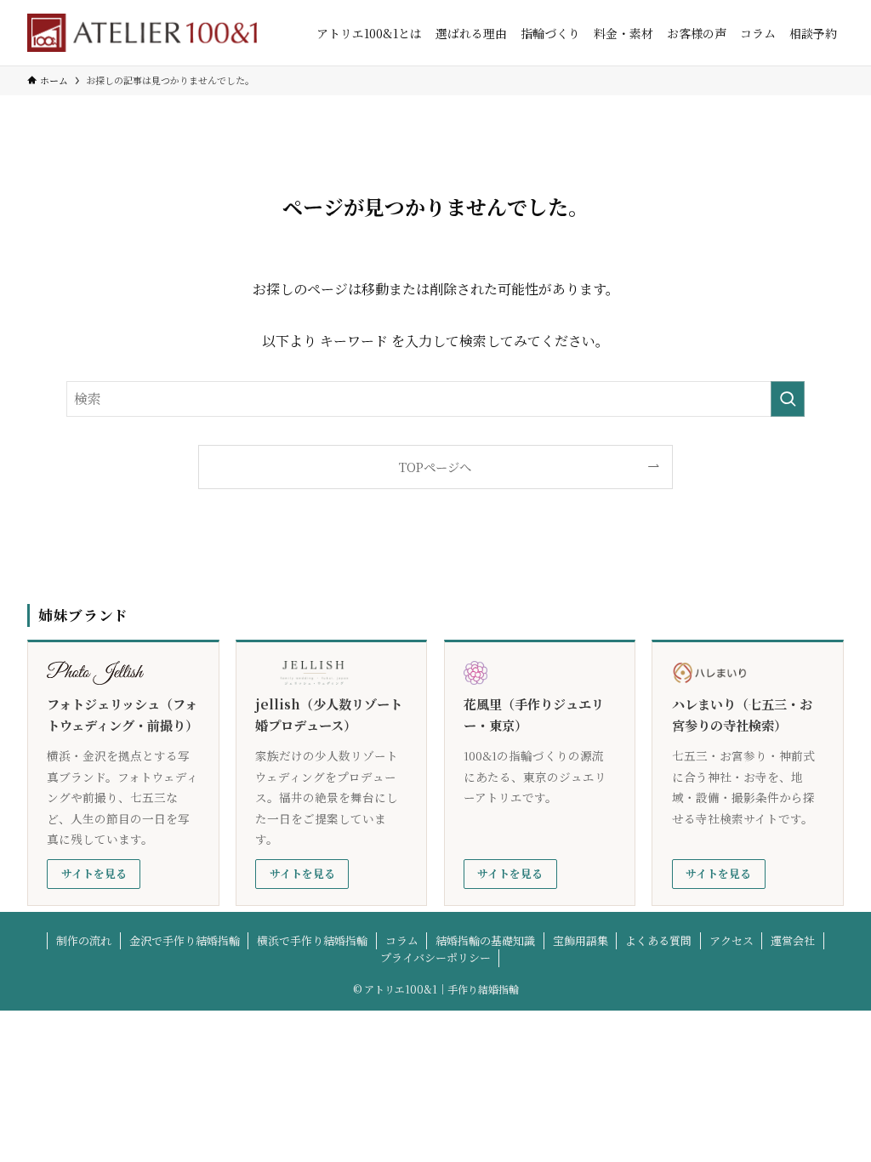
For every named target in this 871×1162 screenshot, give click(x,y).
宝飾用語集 (580, 940)
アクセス (731, 940)
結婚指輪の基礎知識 (485, 940)
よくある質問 (658, 940)
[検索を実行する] (788, 399)
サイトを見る (94, 873)
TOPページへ (435, 467)
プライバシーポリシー (435, 957)
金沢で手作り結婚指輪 (184, 940)
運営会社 (793, 940)
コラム (401, 940)
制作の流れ (83, 940)
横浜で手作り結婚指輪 (312, 940)
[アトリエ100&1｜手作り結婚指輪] (142, 33)
